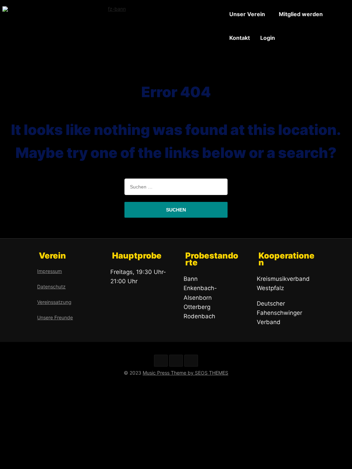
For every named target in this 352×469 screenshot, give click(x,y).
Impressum (49, 271)
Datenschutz (51, 286)
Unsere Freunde (55, 317)
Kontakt (239, 37)
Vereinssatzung (54, 302)
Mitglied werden (301, 14)
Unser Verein (247, 14)
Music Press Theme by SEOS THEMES (185, 373)
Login (267, 37)
